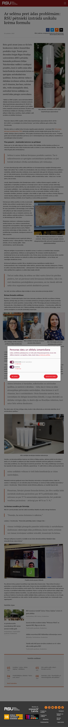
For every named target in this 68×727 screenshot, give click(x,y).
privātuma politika (44, 355)
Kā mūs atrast (59, 718)
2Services (18, 364)
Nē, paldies (15, 376)
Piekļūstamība (44, 722)
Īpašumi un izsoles (60, 714)
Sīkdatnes (45, 719)
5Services (18, 368)
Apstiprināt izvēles (51, 376)
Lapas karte (60, 722)
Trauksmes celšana (43, 715)
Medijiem (61, 711)
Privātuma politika (43, 711)
